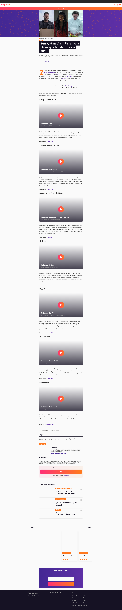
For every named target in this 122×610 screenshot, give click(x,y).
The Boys (69, 76)
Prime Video (51, 333)
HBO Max (50, 141)
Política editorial (75, 602)
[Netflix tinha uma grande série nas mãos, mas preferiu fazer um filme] (47, 513)
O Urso (64, 78)
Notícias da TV (75, 595)
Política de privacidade (77, 605)
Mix (84, 602)
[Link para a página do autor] (42, 62)
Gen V (58, 74)
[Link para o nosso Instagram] (53, 592)
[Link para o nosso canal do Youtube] (57, 592)
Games (84, 595)
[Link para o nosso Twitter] (55, 592)
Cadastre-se (66, 475)
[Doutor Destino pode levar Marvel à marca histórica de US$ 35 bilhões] (47, 492)
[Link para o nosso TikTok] (60, 592)
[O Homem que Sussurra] (69, 542)
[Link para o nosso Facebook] (50, 592)
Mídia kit (85, 605)
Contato (73, 597)
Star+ (49, 285)
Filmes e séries (86, 592)
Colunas (84, 600)
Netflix (50, 237)
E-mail (49, 575)
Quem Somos (75, 592)
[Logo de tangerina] (5, 5)
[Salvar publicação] (81, 489)
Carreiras (74, 600)
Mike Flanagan (69, 86)
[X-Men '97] (86, 542)
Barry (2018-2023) (49, 72)
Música (84, 597)
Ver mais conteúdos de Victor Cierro (58, 453)
